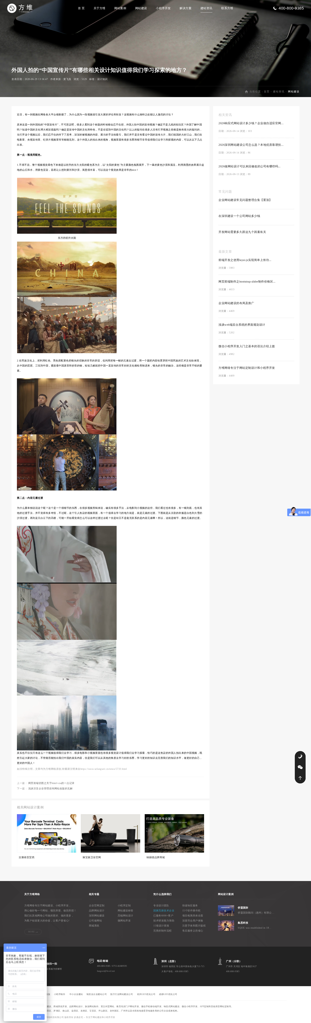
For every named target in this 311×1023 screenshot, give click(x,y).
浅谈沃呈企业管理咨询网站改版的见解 (50, 788)
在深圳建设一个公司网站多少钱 (239, 215)
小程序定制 (124, 905)
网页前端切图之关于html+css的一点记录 (51, 783)
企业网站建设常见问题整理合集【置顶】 (245, 199)
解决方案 (185, 8)
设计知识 (102, 79)
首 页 (81, 8)
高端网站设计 (125, 915)
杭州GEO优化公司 (146, 994)
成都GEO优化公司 (168, 994)
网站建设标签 (125, 910)
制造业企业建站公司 (97, 994)
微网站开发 (124, 920)
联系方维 (227, 8)
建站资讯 (206, 8)
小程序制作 (59, 994)
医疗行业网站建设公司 (121, 994)
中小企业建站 (76, 994)
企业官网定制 (97, 905)
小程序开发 (163, 8)
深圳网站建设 (97, 915)
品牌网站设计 (97, 910)
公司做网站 (95, 920)
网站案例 (120, 8)
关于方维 (99, 8)
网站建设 (141, 8)
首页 (267, 91)
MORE (31, 931)
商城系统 (94, 925)
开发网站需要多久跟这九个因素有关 (242, 231)
